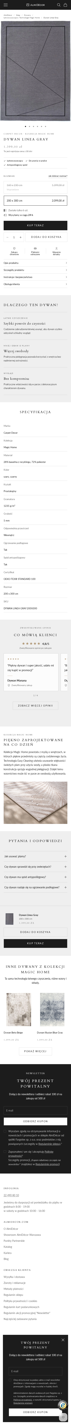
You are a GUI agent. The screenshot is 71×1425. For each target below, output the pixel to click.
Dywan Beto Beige (13, 1032)
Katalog (8, 1246)
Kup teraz (35, 225)
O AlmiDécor (11, 1228)
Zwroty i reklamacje (14, 1282)
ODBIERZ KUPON (35, 1121)
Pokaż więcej (35, 1051)
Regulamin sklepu (13, 1294)
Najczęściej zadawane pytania (20, 1318)
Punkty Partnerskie (14, 1240)
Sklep (18, 15)
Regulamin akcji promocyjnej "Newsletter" (27, 1313)
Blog (6, 1258)
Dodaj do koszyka (46, 237)
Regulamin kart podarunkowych (21, 1307)
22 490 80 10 (11, 1195)
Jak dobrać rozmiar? (57, 176)
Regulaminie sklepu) (49, 1143)
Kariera (7, 1252)
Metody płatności (13, 1288)
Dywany (27, 15)
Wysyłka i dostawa (14, 1276)
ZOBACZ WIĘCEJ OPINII (35, 705)
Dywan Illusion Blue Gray (50, 1032)
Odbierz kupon (35, 1412)
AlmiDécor (8, 15)
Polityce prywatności (22, 1400)
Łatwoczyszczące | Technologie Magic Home (22, 18)
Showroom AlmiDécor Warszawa (22, 1234)
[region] (35, 672)
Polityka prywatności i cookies (20, 1301)
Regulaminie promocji (23, 1403)
